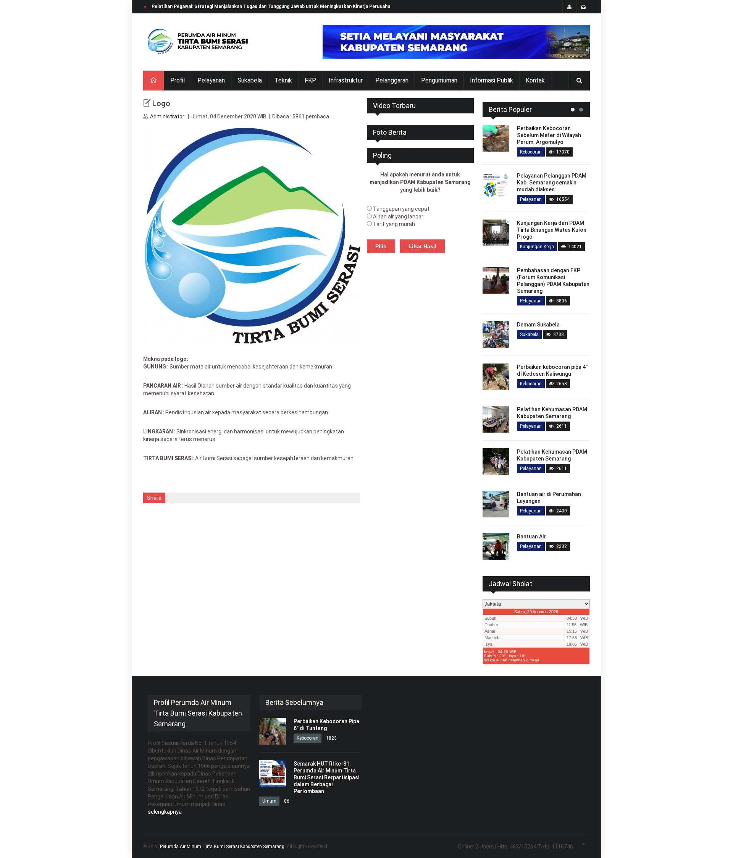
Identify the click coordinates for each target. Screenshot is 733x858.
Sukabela (249, 80)
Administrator (167, 116)
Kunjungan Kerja (537, 246)
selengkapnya (165, 812)
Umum (269, 801)
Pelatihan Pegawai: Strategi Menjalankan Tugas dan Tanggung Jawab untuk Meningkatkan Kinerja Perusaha (271, 6)
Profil (177, 80)
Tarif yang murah (394, 224)
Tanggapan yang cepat (401, 209)
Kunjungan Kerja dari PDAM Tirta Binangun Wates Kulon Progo (551, 230)
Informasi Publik (491, 80)
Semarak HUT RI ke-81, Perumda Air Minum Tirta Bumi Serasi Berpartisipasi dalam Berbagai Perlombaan (326, 777)
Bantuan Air (531, 536)
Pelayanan (211, 80)
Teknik (283, 80)
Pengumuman (439, 80)
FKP (310, 80)
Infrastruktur (346, 80)
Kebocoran (531, 152)
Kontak (535, 80)
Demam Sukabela (538, 325)
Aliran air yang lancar (398, 216)
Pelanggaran (391, 80)
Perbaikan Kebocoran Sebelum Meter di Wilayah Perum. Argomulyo (549, 135)
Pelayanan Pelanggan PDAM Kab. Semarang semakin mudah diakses (551, 182)
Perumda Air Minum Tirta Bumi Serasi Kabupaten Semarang (222, 846)
